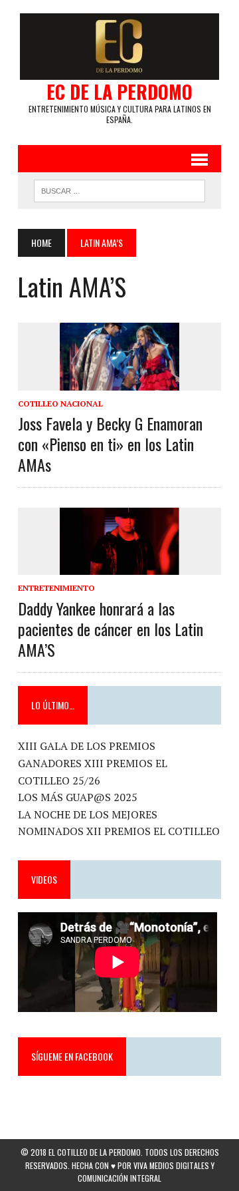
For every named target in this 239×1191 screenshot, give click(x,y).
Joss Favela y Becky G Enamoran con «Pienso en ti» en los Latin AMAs (110, 443)
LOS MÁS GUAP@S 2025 (77, 797)
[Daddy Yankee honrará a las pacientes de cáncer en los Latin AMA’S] (119, 566)
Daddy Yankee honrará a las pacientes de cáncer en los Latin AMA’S (110, 628)
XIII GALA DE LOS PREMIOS (86, 746)
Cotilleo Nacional (60, 404)
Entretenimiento (56, 588)
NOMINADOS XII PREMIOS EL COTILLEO (119, 831)
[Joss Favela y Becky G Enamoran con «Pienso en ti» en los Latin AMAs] (119, 381)
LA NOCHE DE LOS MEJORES (87, 814)
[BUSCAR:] (119, 189)
